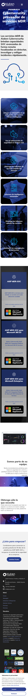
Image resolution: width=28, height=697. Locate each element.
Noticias (5, 608)
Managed (5, 598)
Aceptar (14, 689)
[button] (14, 559)
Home (4, 596)
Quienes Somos (7, 603)
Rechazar (14, 693)
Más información (15, 685)
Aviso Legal (10, 636)
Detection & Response (9, 600)
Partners (5, 605)
